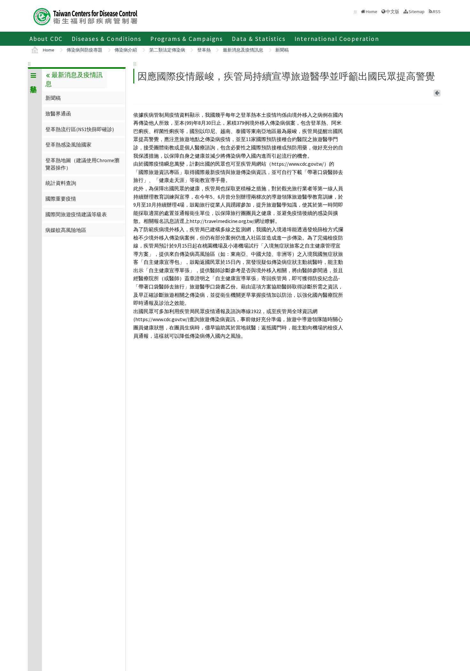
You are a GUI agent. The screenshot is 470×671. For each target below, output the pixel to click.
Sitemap (417, 11)
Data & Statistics (259, 39)
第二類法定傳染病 (167, 50)
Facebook (427, 91)
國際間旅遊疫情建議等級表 (76, 214)
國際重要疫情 (60, 198)
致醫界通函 (58, 113)
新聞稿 (282, 50)
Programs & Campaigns (186, 39)
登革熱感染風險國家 (68, 144)
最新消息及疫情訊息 (243, 50)
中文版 (392, 11)
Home (371, 11)
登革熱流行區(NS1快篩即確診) (79, 129)
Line (428, 91)
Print (429, 91)
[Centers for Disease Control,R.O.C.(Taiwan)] (85, 16)
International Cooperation (336, 39)
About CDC (46, 39)
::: (29, 63)
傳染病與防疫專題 (84, 50)
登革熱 (204, 50)
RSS (437, 11)
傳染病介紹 (125, 50)
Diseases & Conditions (106, 39)
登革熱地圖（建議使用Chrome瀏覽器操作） (82, 163)
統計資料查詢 (60, 183)
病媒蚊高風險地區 (65, 230)
